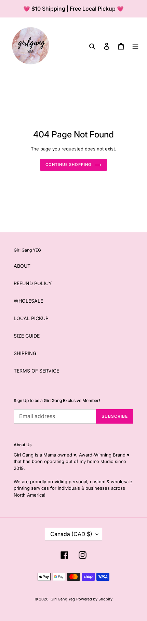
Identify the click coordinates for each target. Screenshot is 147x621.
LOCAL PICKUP (31, 318)
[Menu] (135, 45)
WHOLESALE (28, 301)
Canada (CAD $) (71, 534)
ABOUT (22, 266)
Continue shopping (68, 164)
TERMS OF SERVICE (36, 371)
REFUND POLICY (33, 283)
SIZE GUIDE (27, 336)
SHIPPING (25, 353)
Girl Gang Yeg (63, 599)
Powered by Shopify (94, 599)
